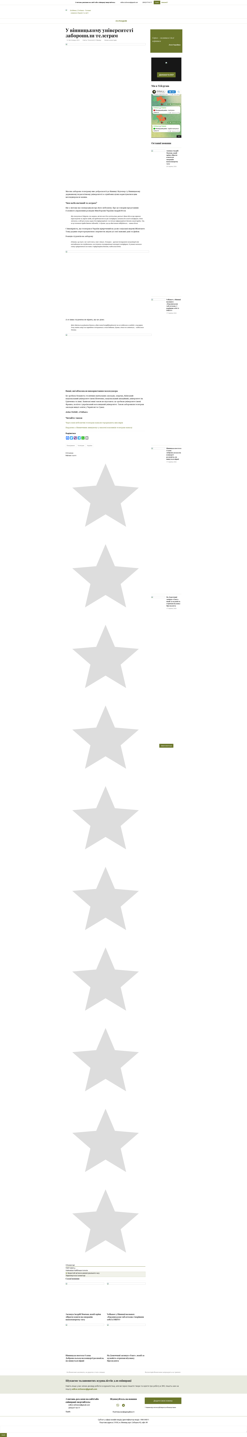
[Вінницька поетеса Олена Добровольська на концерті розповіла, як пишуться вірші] (158, 519)
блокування (71, 445)
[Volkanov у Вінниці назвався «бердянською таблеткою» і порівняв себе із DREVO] (158, 371)
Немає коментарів (110, 40)
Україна (89, 445)
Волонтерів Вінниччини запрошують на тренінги (162, 1372)
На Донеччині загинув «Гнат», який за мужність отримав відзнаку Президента (125, 1358)
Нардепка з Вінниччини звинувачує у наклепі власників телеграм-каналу (99, 427)
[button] (178, 12)
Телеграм (81, 445)
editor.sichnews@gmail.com (129, 2)
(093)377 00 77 (147, 2)
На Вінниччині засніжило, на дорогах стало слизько (85, 1372)
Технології (91, 40)
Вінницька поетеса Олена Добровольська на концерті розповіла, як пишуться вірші (85, 1358)
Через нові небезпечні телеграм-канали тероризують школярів (94, 423)
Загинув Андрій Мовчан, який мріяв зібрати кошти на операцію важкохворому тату (83, 1317)
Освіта (85, 40)
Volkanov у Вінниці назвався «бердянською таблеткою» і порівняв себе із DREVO (125, 1317)
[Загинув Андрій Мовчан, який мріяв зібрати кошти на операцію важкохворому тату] (158, 222)
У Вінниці (98, 40)
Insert (3, 1435)
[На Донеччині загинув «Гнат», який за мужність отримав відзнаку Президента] (158, 668)
